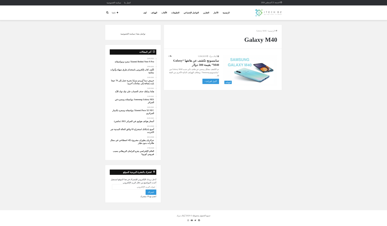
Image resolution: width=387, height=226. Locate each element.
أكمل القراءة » (211, 81)
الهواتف (154, 13)
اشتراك (151, 192)
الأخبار (215, 13)
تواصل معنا (140, 34)
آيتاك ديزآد (213, 56)
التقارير (206, 13)
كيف (145, 13)
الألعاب (164, 13)
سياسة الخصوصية (114, 3)
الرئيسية (226, 13)
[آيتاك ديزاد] (268, 12)
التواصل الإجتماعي (191, 13)
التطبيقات (175, 13)
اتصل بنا (127, 3)
